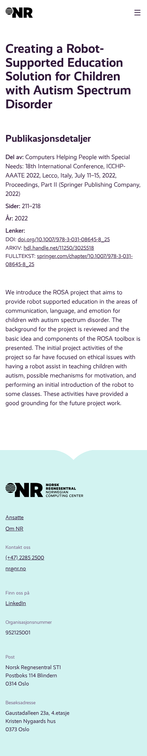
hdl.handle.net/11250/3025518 (59, 248)
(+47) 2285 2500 (24, 557)
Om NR (14, 528)
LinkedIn (15, 603)
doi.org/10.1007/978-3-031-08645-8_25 (64, 239)
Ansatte (14, 517)
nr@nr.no (15, 568)
